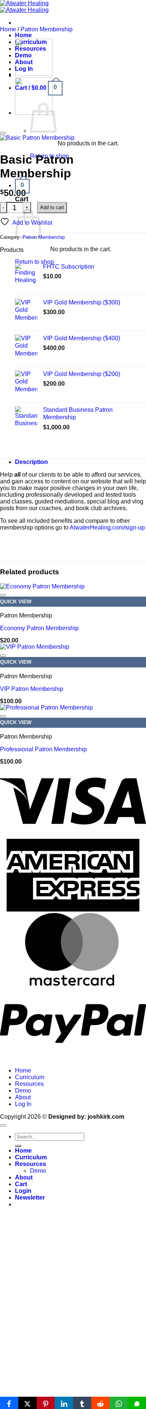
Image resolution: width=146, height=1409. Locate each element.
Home (23, 35)
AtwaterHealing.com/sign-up (107, 527)
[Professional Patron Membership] (33, 74)
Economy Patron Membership (39, 628)
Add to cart (52, 207)
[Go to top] (3, 1125)
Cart (21, 1184)
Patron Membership (47, 29)
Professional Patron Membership (43, 749)
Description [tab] (31, 462)
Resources (29, 1084)
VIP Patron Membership (31, 689)
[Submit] (18, 1146)
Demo (23, 1090)
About (23, 1097)
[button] (22, 185)
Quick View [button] (15, 601)
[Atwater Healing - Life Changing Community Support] (24, 6)
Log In (23, 1104)
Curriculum (29, 1077)
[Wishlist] (3, 133)
